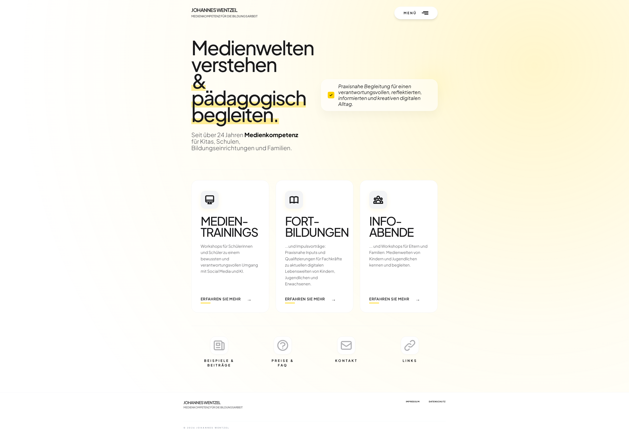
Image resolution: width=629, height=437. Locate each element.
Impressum (413, 401)
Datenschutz (437, 401)
